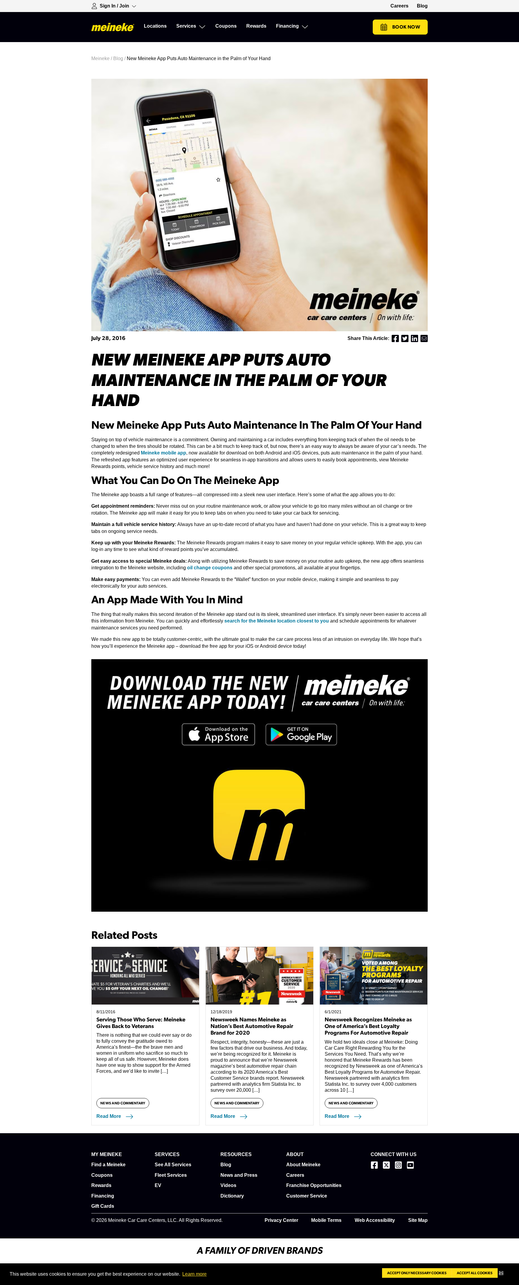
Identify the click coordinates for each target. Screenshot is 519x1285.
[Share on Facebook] (395, 338)
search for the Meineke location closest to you (276, 620)
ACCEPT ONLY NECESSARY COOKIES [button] (417, 1273)
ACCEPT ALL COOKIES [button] (475, 1273)
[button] (502, 1273)
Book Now (406, 27)
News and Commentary (122, 1103)
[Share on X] (404, 338)
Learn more (194, 1274)
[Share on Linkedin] (414, 338)
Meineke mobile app (163, 452)
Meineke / (102, 58)
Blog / (120, 58)
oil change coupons (209, 567)
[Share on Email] (424, 338)
